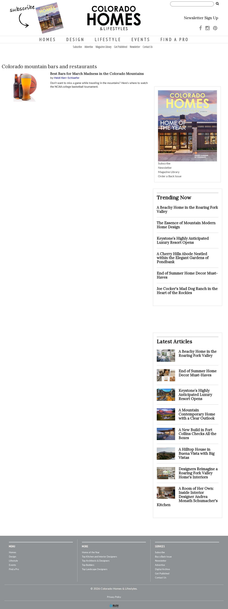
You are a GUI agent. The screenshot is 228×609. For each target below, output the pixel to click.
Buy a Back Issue (163, 557)
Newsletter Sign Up (201, 17)
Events (140, 39)
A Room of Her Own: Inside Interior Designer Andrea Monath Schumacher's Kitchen (187, 496)
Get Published (120, 46)
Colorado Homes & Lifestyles (114, 18)
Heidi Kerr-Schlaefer (66, 77)
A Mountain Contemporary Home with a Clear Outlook (197, 414)
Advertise (89, 46)
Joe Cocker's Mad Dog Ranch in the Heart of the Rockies (187, 290)
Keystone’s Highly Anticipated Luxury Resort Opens (183, 240)
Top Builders (88, 565)
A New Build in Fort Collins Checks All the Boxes (197, 433)
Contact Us (147, 46)
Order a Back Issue (169, 176)
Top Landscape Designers (94, 569)
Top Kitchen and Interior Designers (99, 557)
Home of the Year (91, 552)
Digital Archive (162, 569)
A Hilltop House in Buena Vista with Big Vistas (196, 453)
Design (75, 39)
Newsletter (135, 46)
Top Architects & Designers (96, 561)
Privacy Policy (114, 597)
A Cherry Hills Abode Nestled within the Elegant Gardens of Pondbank (183, 257)
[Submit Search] (217, 3)
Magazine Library (103, 46)
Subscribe (77, 46)
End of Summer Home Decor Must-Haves (187, 275)
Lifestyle (108, 39)
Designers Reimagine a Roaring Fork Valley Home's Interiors (198, 472)
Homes (47, 39)
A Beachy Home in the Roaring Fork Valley (187, 209)
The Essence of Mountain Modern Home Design (186, 224)
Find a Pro (174, 39)
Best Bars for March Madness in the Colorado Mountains (97, 73)
